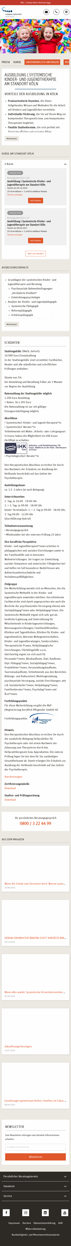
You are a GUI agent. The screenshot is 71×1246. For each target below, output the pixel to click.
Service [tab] (7, 1196)
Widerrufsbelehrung (35, 1229)
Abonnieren (35, 1157)
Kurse (17, 62)
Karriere (27, 1223)
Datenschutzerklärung (44, 1223)
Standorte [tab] (9, 1186)
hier (48, 3)
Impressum (14, 1223)
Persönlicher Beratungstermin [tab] (20, 1176)
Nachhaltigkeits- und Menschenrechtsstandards (35, 1235)
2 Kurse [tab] (8, 164)
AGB (60, 1223)
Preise (6, 62)
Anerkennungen (13, 776)
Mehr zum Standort (36, 254)
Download (10, 788)
